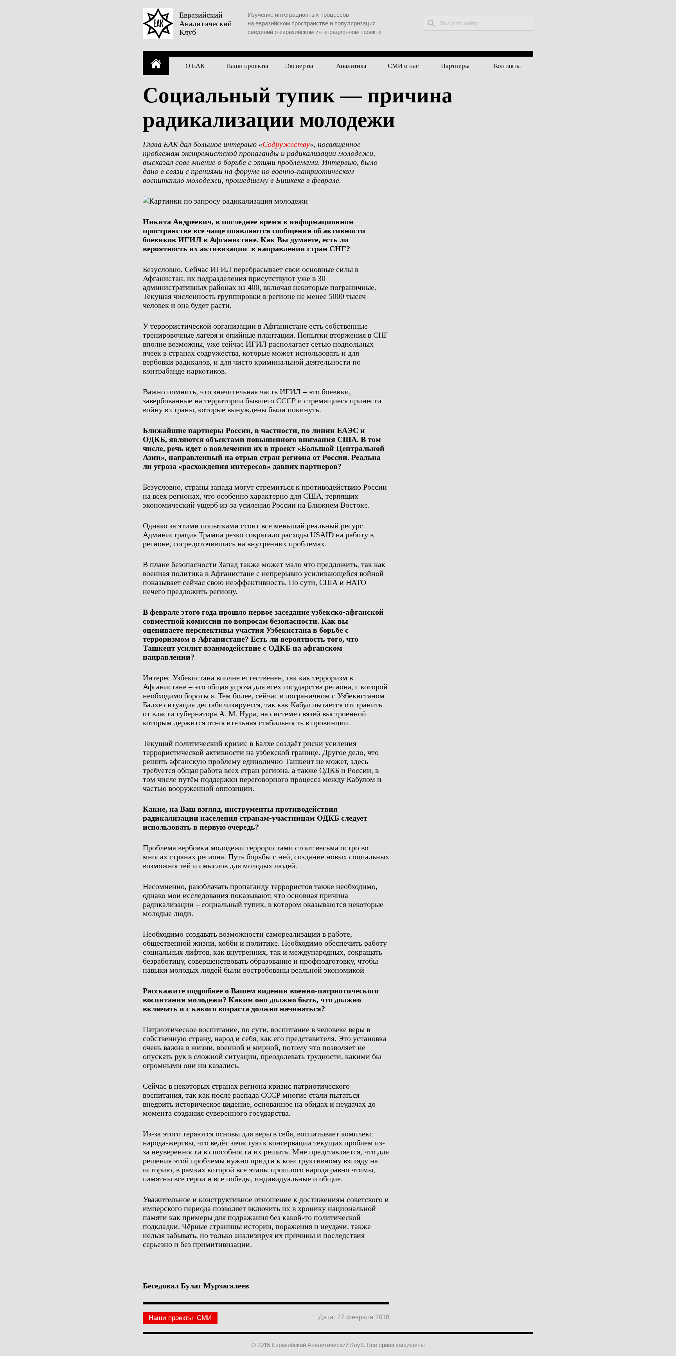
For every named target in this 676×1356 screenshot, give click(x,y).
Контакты (507, 66)
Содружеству (286, 144)
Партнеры (455, 66)
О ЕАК (195, 66)
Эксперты (299, 66)
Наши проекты (247, 66)
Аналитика (351, 66)
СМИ (204, 1318)
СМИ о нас (403, 66)
